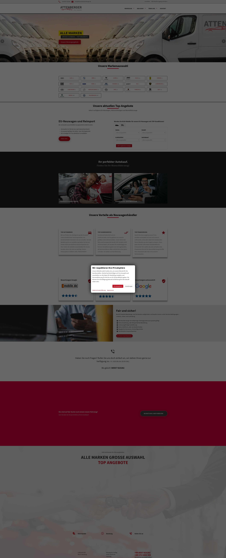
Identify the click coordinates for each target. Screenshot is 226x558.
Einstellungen (129, 286)
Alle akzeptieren (118, 286)
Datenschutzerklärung (99, 290)
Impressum (110, 290)
